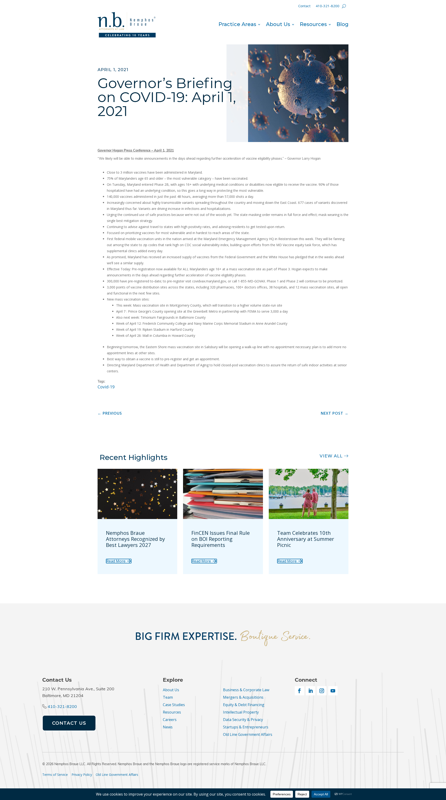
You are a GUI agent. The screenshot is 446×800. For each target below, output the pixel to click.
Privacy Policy (82, 774)
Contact (304, 6)
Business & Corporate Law (246, 689)
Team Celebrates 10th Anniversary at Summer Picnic (305, 539)
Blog (342, 25)
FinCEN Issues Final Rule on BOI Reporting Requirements (220, 539)
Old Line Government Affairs (247, 734)
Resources (313, 25)
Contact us (69, 723)
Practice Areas (237, 25)
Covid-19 (106, 387)
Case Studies (174, 704)
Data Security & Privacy (243, 719)
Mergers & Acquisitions (243, 697)
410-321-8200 (327, 6)
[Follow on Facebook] (299, 690)
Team (168, 697)
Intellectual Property (241, 712)
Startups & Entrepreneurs (245, 727)
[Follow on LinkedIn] (310, 690)
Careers (170, 719)
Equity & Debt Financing (243, 704)
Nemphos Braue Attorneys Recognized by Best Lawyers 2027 (135, 539)
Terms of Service (55, 774)
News (168, 727)
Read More (115, 561)
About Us (278, 25)
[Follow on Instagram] (321, 690)
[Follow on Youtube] (333, 690)
